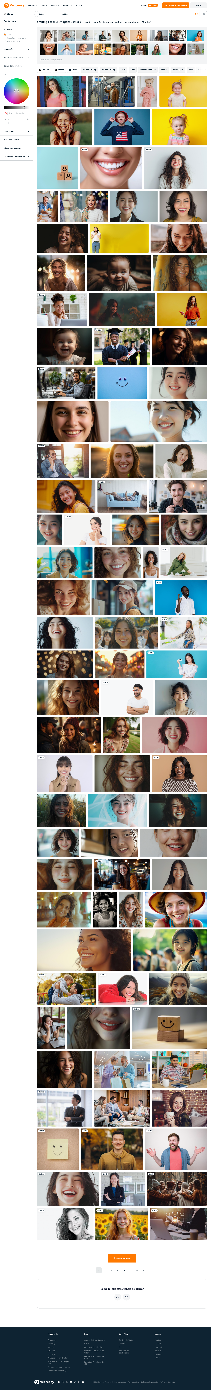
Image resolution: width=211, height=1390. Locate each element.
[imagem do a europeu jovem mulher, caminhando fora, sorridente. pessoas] (121, 735)
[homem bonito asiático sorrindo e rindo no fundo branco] (127, 697)
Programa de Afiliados (93, 1347)
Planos (144, 5)
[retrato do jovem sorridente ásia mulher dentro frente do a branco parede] (181, 697)
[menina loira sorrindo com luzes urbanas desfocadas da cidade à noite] (84, 206)
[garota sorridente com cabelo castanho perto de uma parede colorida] (61, 91)
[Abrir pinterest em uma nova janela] (71, 1382)
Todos (9, 34)
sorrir (123, 69)
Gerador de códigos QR (57, 1370)
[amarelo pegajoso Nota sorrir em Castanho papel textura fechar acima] (58, 1149)
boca (191, 69)
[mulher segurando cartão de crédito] (176, 664)
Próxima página (122, 1258)
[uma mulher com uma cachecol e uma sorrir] (184, 530)
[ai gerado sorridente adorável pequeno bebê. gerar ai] (64, 346)
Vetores (31, 5)
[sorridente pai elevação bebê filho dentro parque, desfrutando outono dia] (66, 989)
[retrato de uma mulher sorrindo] (183, 206)
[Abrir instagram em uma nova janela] (63, 1382)
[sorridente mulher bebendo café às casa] (179, 1108)
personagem (178, 69)
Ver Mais (195, 49)
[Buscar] (196, 14)
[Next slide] (203, 70)
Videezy (51, 1347)
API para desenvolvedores (58, 1358)
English (158, 1340)
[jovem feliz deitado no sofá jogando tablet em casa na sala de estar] (122, 496)
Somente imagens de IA (16, 38)
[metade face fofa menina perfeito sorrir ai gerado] (68, 697)
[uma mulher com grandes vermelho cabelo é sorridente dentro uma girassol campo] (121, 1224)
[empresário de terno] (64, 1108)
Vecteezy (51, 1343)
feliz (133, 69)
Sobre (121, 1347)
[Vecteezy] (14, 5)
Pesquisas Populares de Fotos (94, 1357)
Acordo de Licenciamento (94, 1340)
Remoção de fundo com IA (59, 1367)
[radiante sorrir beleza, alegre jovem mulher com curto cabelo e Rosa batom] (174, 735)
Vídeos (54, 5)
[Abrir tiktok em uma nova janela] (75, 1382)
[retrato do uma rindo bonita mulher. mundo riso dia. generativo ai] (62, 238)
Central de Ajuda (126, 1340)
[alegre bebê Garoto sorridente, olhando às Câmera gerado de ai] (119, 273)
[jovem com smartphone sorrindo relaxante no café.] (63, 461)
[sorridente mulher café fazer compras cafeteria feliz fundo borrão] (122, 874)
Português (159, 1347)
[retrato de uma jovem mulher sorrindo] (158, 421)
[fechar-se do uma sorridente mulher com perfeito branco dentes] (111, 168)
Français (158, 1354)
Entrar (198, 5)
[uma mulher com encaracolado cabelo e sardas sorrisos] (117, 562)
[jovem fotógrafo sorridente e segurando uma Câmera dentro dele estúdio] (178, 496)
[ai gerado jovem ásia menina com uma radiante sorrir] (170, 950)
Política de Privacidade (149, 1382)
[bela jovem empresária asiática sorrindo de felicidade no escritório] (123, 1189)
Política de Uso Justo (167, 1382)
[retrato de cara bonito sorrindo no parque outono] (112, 1149)
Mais (78, 5)
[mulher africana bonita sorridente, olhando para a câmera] (179, 773)
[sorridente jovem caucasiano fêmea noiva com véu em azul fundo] (117, 810)
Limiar (6, 119)
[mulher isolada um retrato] (122, 989)
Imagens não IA (13, 41)
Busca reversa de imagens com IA (59, 1362)
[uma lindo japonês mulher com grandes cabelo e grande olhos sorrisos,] (126, 633)
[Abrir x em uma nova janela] (79, 1382)
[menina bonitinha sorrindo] (179, 127)
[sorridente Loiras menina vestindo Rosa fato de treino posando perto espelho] (147, 91)
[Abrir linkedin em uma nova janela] (67, 1382)
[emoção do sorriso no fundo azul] (122, 383)
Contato (122, 1343)
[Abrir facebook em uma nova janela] (59, 1382)
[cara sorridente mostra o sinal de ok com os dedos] (181, 597)
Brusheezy (52, 1340)
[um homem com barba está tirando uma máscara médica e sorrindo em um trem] (111, 91)
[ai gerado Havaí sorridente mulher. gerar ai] (63, 597)
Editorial (66, 5)
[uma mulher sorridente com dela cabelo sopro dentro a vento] (65, 1224)
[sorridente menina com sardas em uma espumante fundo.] (65, 664)
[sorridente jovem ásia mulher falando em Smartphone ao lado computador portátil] (51, 1028)
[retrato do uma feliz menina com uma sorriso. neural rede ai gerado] (179, 346)
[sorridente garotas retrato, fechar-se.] (109, 843)
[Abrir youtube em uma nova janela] (83, 1382)
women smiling (108, 69)
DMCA (86, 1343)
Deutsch (158, 1351)
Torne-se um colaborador (124, 1352)
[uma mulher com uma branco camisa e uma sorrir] (173, 843)
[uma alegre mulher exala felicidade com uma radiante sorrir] (178, 383)
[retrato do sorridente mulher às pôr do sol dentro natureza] (122, 461)
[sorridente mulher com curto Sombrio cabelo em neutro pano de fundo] (151, 562)
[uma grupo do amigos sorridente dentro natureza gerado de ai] (177, 1189)
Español (158, 1343)
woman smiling (89, 69)
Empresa (51, 1351)
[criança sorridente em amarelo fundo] (183, 91)
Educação (52, 1354)
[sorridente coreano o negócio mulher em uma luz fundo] (134, 206)
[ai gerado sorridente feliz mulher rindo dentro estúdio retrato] (175, 168)
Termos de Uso (133, 1382)
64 (137, 1270)
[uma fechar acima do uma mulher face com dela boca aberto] (98, 1028)
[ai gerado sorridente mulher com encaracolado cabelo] (105, 909)
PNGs (75, 69)
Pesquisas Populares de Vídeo (94, 1363)
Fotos (43, 5)
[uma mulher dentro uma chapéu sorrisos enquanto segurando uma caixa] (122, 597)
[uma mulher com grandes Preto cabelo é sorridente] (65, 633)
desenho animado (148, 69)
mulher (164, 69)
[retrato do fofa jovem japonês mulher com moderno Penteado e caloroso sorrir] (58, 843)
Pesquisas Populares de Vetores (94, 1352)
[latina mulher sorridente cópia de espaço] (84, 950)
